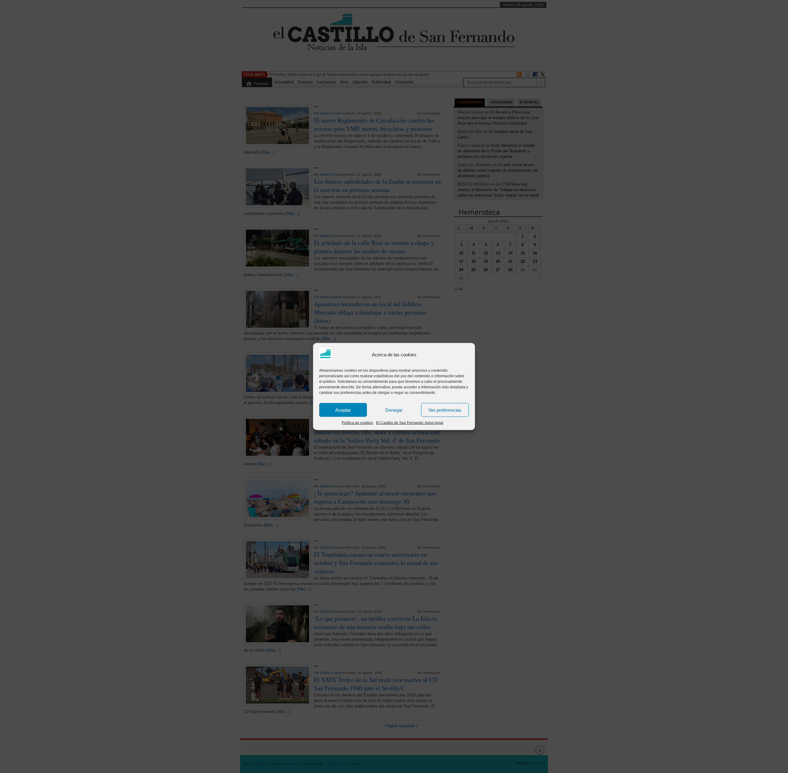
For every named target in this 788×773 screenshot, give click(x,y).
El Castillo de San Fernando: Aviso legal (409, 423)
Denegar (394, 409)
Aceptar (343, 409)
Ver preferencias (444, 409)
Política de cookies (357, 423)
